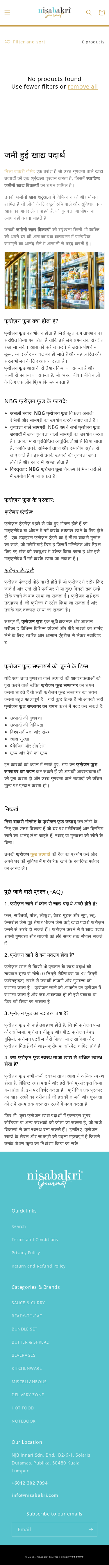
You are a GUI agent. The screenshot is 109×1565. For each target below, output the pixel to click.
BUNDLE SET (24, 1329)
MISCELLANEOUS (29, 1381)
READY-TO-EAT (27, 1316)
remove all (83, 86)
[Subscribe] (90, 1529)
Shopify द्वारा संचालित (72, 1556)
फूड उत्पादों (40, 854)
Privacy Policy (26, 1252)
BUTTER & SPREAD (31, 1342)
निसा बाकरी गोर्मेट (19, 171)
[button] (7, 12)
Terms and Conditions (35, 1239)
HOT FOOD (23, 1408)
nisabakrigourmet (48, 1556)
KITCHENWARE (27, 1368)
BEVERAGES (23, 1355)
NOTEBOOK (24, 1421)
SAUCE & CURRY (28, 1302)
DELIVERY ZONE (28, 1394)
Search (19, 1226)
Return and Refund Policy (38, 1266)
